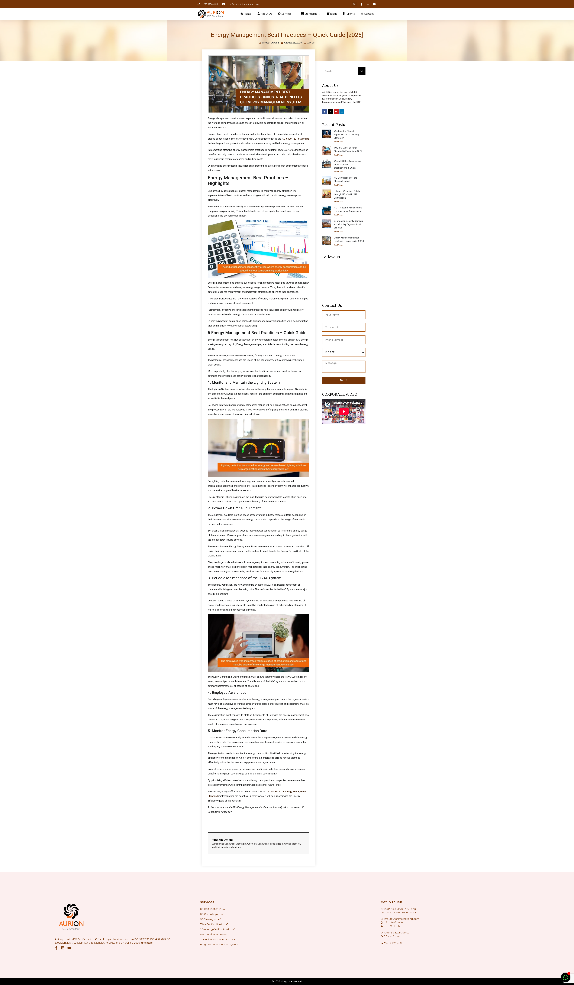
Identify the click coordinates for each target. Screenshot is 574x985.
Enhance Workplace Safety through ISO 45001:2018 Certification (347, 194)
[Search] (361, 71)
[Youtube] (375, 4)
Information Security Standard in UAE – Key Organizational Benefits (348, 224)
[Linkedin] (368, 4)
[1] (565, 979)
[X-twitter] (330, 111)
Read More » (338, 142)
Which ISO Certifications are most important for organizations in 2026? (347, 164)
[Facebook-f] (324, 111)
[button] (354, 4)
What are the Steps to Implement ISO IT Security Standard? (346, 134)
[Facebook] (362, 4)
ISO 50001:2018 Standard (295, 138)
